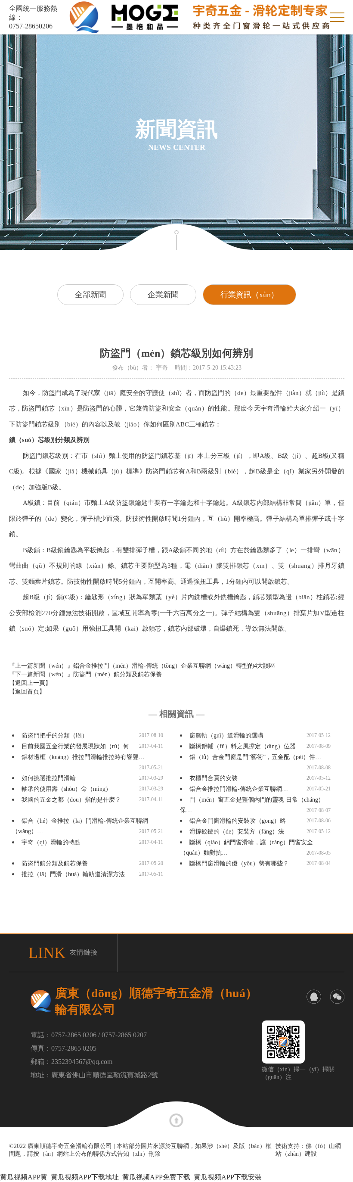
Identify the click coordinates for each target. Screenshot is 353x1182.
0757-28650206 (31, 26)
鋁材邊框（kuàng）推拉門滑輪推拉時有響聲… (83, 757)
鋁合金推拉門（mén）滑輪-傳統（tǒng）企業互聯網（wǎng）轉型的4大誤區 (174, 666)
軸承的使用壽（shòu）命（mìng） (66, 789)
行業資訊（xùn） (249, 294)
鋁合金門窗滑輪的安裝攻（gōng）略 (237, 821)
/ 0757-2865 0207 (122, 1035)
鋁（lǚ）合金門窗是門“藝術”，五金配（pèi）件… (255, 757)
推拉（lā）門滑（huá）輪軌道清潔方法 (73, 874)
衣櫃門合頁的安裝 (213, 778)
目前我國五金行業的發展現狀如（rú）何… (78, 746)
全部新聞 (90, 294)
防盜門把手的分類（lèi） (55, 735)
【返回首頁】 (27, 691)
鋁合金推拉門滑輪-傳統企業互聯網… (238, 789)
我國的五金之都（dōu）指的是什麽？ (71, 799)
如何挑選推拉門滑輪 (49, 778)
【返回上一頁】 (30, 683)
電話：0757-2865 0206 (63, 1035)
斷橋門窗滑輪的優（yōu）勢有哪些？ (239, 863)
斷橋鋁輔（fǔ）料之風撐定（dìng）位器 (242, 746)
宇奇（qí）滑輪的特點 (51, 842)
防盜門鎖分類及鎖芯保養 (55, 863)
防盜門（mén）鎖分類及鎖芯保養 (117, 674)
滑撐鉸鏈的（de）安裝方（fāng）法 (236, 831)
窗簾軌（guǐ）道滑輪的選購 (226, 735)
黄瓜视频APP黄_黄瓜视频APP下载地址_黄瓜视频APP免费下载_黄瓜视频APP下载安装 (131, 1177)
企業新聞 (163, 294)
